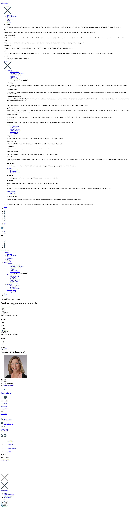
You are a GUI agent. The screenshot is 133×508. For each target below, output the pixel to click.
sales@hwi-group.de (9, 385)
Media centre (10, 258)
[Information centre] (4, 213)
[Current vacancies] (4, 218)
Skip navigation (4, 3)
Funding (9, 261)
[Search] (4, 211)
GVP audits (12, 292)
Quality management (12, 255)
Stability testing (13, 270)
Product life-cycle (14, 281)
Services (6, 262)
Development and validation (17, 266)
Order (6, 330)
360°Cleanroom (14, 283)
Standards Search (6, 307)
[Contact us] (4, 217)
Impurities (12, 269)
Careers (5, 294)
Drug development (11, 274)
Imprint (5, 493)
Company (6, 252)
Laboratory (9, 263)
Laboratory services (14, 265)
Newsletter (10, 444)
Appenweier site (5, 408)
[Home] (1, 1)
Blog (5, 295)
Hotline (9, 451)
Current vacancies (12, 448)
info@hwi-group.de (8, 424)
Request (3, 330)
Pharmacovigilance (11, 290)
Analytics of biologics (15, 267)
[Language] (4, 220)
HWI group (9, 254)
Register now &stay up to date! (4, 430)
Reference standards (15, 272)
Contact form (6, 393)
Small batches (13, 277)
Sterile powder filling (15, 280)
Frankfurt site (4, 406)
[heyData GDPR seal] (4, 506)
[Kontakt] (4, 389)
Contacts (9, 256)
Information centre (8, 496)
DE (4, 223)
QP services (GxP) (14, 285)
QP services (9, 284)
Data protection (7, 497)
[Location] (4, 215)
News (8, 259)
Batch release (13, 287)
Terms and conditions (9, 494)
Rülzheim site (4, 403)
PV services (13, 291)
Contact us (10, 441)
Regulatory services (14, 288)
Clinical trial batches (15, 279)
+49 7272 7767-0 (7, 419)
